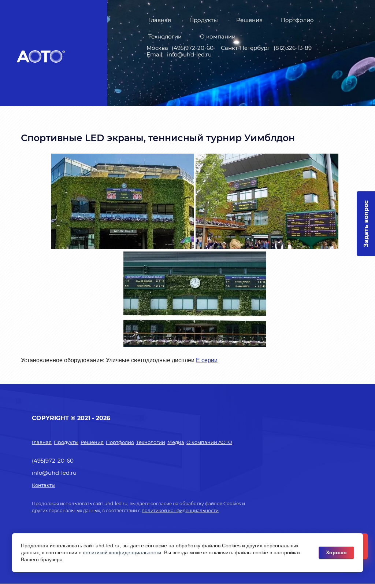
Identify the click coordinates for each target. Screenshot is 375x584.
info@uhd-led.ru (189, 54)
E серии (207, 360)
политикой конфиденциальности (180, 510)
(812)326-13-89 (293, 47)
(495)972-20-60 (193, 47)
